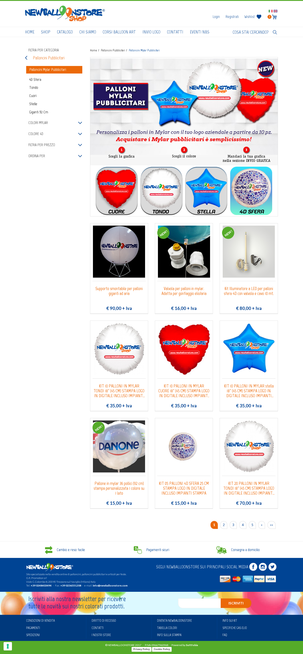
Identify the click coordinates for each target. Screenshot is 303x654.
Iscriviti (236, 603)
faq (224, 635)
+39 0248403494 (41, 585)
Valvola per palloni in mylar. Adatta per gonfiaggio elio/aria (184, 291)
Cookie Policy (162, 649)
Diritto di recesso (104, 620)
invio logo (151, 32)
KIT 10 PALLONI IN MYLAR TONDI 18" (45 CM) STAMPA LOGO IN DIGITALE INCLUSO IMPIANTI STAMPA (119, 390)
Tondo (33, 87)
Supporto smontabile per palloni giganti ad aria (119, 291)
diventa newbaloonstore (174, 620)
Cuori (33, 95)
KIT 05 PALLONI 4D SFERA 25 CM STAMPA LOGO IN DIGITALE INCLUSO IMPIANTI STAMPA (184, 488)
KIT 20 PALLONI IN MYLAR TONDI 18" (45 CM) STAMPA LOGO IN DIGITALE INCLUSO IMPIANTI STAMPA (248, 488)
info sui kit (229, 620)
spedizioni (33, 635)
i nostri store (101, 635)
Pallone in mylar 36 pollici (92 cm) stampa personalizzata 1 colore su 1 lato (119, 488)
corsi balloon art (119, 32)
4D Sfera (35, 79)
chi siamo (87, 32)
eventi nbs (199, 32)
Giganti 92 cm (38, 112)
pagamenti (33, 628)
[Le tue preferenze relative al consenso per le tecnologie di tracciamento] (8, 646)
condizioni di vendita (40, 620)
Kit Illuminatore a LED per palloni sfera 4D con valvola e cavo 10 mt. (249, 291)
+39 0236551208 (70, 585)
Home (29, 32)
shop (45, 32)
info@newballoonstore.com (110, 585)
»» (271, 525)
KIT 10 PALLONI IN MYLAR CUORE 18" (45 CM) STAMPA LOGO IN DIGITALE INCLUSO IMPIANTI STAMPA (183, 390)
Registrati (232, 16)
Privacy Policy (141, 649)
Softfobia (192, 645)
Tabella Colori (167, 628)
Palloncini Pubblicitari (49, 57)
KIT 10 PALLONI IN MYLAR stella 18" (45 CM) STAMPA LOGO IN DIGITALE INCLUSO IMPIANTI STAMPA (249, 390)
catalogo (65, 32)
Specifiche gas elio (234, 628)
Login (216, 16)
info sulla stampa (169, 635)
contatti (175, 32)
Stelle (33, 103)
